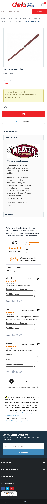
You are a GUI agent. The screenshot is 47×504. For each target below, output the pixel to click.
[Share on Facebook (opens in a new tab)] (13, 301)
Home (3, 18)
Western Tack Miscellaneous (11, 21)
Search (41, 11)
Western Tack (33, 18)
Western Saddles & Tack (17, 18)
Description (11, 137)
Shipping (9, 214)
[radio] (33, 242)
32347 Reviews (16, 252)
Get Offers (23, 452)
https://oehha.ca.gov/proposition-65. (17, 421)
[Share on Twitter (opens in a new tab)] (17, 301)
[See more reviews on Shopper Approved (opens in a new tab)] (20, 301)
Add (24, 114)
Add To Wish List (24, 121)
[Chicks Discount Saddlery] (23, 4)
